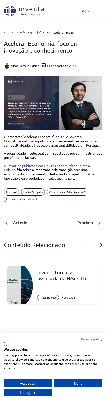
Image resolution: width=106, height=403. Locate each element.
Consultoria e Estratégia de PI (67, 192)
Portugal (11, 192)
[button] (86, 11)
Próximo (85, 222)
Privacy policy (91, 339)
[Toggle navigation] (98, 11)
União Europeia (33, 192)
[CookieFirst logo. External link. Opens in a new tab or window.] (5, 344)
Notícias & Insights (23, 32)
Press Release (48, 297)
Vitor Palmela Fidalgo (25, 65)
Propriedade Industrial (20, 199)
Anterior (21, 222)
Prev (85, 244)
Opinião (44, 32)
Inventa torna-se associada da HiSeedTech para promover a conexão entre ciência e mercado (65, 275)
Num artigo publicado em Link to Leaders (35, 165)
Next (97, 244)
